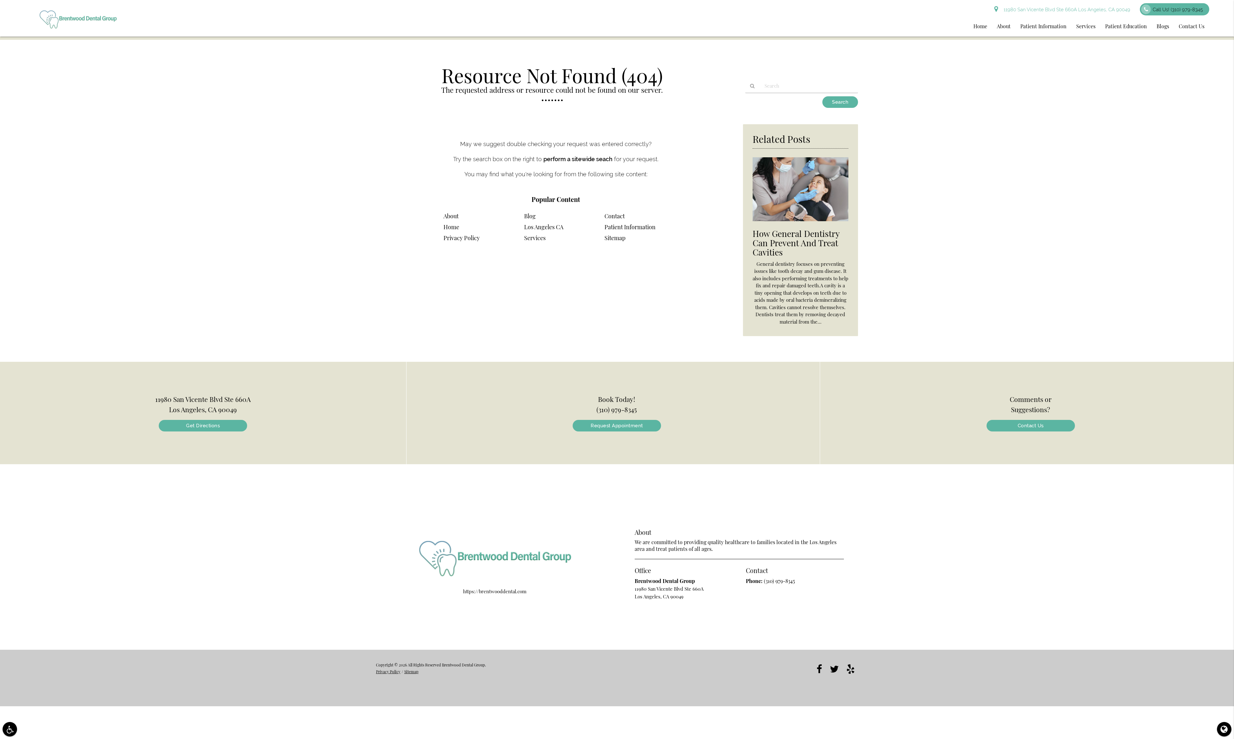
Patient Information (1043, 26)
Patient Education (1126, 26)
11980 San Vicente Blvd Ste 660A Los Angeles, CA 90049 (1065, 10)
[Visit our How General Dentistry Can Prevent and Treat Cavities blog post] (800, 222)
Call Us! (1178, 10)
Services (1085, 26)
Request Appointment (617, 426)
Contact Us (1191, 26)
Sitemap (614, 238)
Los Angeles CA (543, 227)
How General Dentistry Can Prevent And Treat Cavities (796, 243)
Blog (530, 216)
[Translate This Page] (1224, 729)
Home (980, 26)
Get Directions (203, 426)
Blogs (1163, 26)
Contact (614, 216)
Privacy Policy (461, 238)
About (1004, 26)
